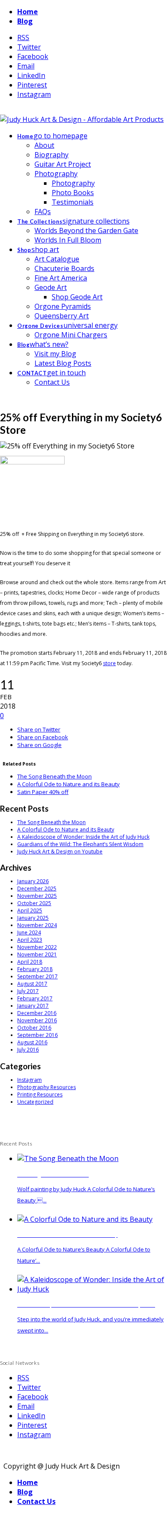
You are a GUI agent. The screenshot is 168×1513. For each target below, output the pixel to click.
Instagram (34, 94)
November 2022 (37, 947)
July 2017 (28, 991)
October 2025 (34, 903)
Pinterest (32, 85)
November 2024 (37, 925)
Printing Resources (39, 1094)
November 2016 (37, 1020)
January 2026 (33, 881)
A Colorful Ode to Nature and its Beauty (68, 784)
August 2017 (32, 983)
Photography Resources (46, 1087)
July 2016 (28, 1049)
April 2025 (29, 910)
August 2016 (32, 1042)
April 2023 (29, 939)
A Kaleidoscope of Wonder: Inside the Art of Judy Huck (83, 837)
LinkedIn (31, 75)
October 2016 (34, 1027)
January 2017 (33, 1005)
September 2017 (37, 976)
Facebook (32, 56)
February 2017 (35, 998)
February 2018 (35, 969)
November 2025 (37, 896)
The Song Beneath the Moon (54, 776)
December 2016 (36, 1013)
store (109, 663)
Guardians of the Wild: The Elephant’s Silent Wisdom (80, 844)
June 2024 (29, 932)
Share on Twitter (38, 729)
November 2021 (37, 954)
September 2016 (37, 1035)
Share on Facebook (42, 737)
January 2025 (33, 917)
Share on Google (39, 745)
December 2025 (36, 888)
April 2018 (29, 961)
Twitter (29, 47)
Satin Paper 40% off (42, 792)
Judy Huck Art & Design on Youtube (60, 851)
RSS (23, 37)
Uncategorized (35, 1101)
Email (25, 66)
